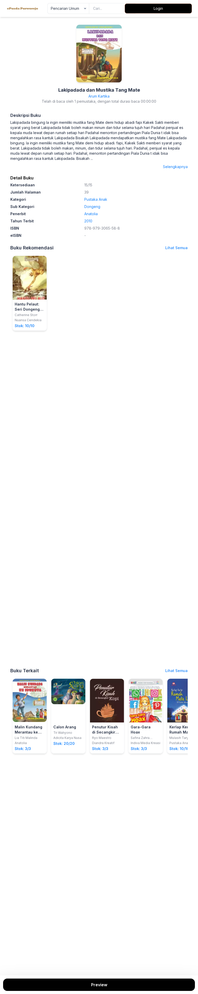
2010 (88, 221)
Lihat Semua (176, 248)
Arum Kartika (99, 96)
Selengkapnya (175, 166)
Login (158, 8)
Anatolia (91, 214)
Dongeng (92, 206)
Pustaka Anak (95, 199)
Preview (99, 984)
